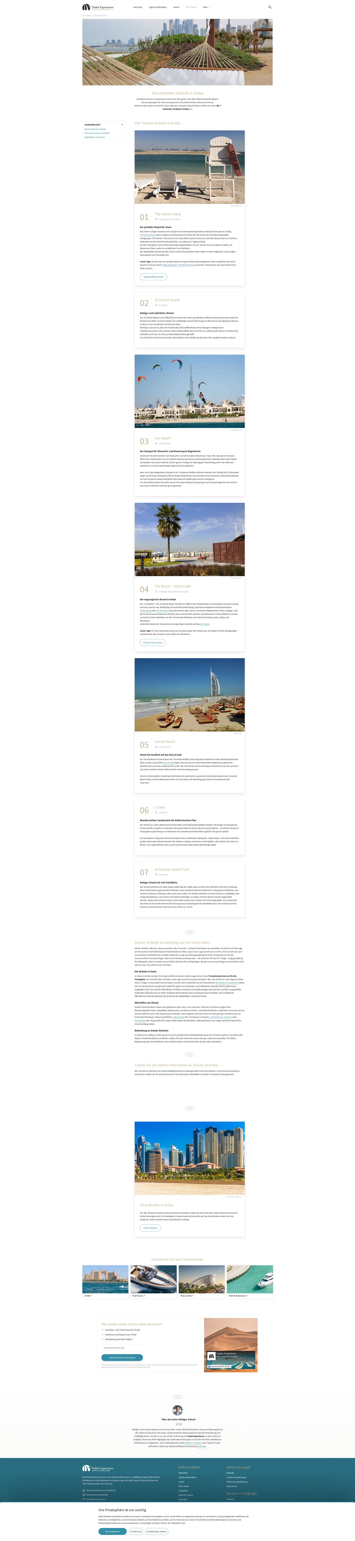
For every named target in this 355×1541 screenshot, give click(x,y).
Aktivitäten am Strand (94, 137)
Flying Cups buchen (152, 642)
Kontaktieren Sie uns (96, 1499)
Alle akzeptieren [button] (112, 1531)
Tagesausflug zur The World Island (178, 264)
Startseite (182, 1472)
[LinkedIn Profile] (180, 1423)
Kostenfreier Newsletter (97, 1494)
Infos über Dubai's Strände (96, 133)
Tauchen (228, 1017)
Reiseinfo (182, 1499)
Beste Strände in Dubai (95, 129)
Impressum (232, 1486)
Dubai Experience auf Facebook (101, 1490)
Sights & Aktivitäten (187, 1477)
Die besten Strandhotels (227, 982)
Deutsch (230, 1499)
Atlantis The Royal (193, 1442)
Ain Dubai (204, 624)
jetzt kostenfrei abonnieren (122, 1357)
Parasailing (140, 1020)
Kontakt (230, 1472)
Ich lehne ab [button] (135, 1531)
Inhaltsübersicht (92, 124)
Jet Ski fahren (162, 610)
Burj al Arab (168, 762)
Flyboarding (145, 610)
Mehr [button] (205, 7)
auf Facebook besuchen (220, 1366)
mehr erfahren (150, 1228)
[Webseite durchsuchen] (270, 7)
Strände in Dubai (100, 15)
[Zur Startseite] (97, 6)
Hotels (181, 1481)
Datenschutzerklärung (141, 1367)
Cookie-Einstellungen (237, 1477)
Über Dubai (86, 15)
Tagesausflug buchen (153, 276)
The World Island (148, 234)
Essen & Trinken (185, 1495)
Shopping (183, 1490)
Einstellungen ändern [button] (157, 1531)
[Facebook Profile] (177, 1423)
